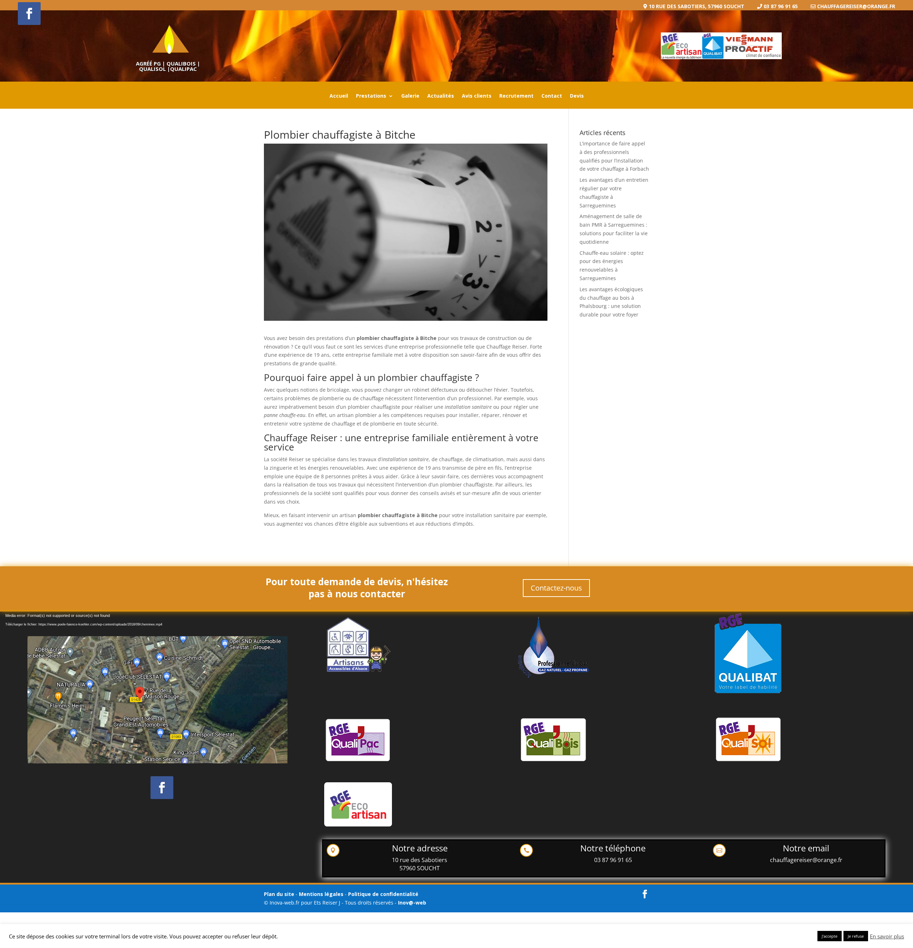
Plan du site (279, 894)
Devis (577, 96)
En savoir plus (887, 936)
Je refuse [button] (856, 936)
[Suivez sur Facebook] (29, 13)
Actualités (440, 96)
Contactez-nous (556, 588)
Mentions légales (322, 894)
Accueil (339, 96)
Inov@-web (412, 902)
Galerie (410, 96)
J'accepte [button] (829, 936)
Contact (551, 96)
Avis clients (476, 96)
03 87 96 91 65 (613, 860)
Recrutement (516, 96)
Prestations (371, 96)
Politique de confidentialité (383, 894)
